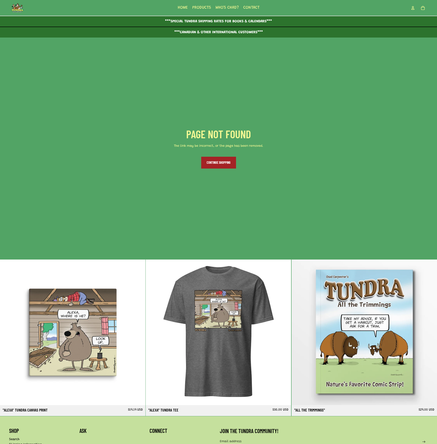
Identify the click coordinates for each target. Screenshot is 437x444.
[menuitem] (183, 8)
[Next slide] (138, 332)
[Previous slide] (7, 332)
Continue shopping (219, 162)
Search (14, 439)
